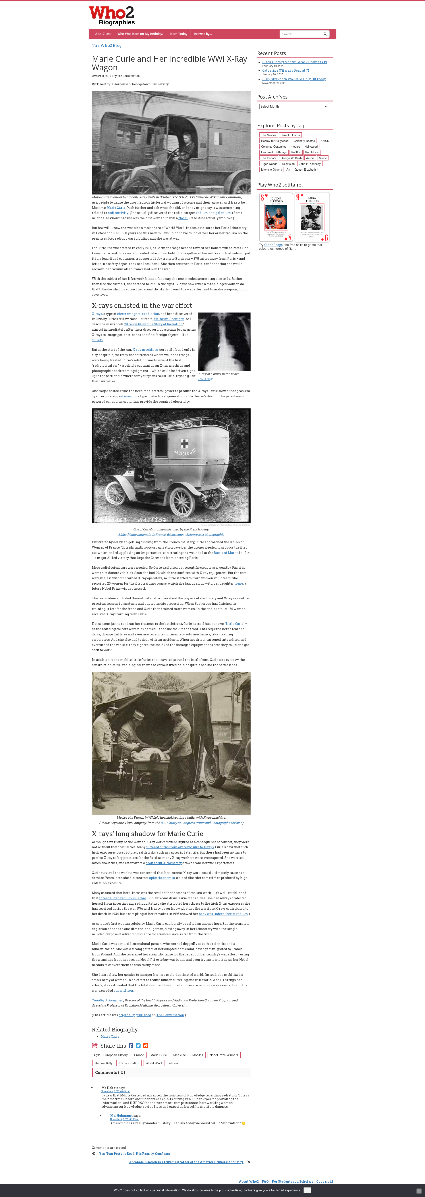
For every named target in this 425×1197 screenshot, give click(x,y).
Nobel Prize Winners (224, 1055)
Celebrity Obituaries (273, 146)
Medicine (179, 1055)
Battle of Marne (226, 553)
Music (323, 158)
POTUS (324, 141)
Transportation (129, 1063)
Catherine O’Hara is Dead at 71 (285, 70)
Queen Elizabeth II (307, 169)
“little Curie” (235, 623)
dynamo (127, 396)
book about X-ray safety (164, 863)
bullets (97, 340)
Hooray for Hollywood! (275, 141)
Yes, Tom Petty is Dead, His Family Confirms (134, 1153)
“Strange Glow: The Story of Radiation (153, 324)
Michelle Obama (271, 169)
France (139, 1055)
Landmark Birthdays (274, 152)
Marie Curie (115, 208)
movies (295, 146)
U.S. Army (205, 379)
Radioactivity (103, 1063)
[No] (419, 1191)
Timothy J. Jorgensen (107, 1000)
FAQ (265, 1181)
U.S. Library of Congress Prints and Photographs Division (201, 823)
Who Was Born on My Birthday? (140, 34)
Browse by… (203, 34)
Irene (238, 583)
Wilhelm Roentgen (169, 319)
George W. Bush (291, 158)
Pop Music (312, 152)
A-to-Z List (103, 34)
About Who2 (249, 1181)
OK (307, 1190)
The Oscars (268, 158)
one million (123, 990)
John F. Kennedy (310, 164)
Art (288, 169)
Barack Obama (290, 135)
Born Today (178, 34)
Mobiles (197, 1055)
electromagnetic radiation (138, 314)
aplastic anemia (162, 878)
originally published (135, 1015)
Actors (310, 158)
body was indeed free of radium (223, 914)
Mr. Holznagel (121, 1115)
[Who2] (112, 12)
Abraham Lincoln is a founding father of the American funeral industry (186, 1162)
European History (115, 1055)
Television (288, 164)
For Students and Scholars (292, 1181)
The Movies (268, 135)
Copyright (324, 1181)
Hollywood (311, 146)
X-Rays (173, 1063)
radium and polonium (213, 213)
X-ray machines (145, 349)
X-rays (97, 314)
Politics (296, 152)
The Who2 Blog (107, 45)
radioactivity (118, 213)
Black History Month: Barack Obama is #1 (294, 62)
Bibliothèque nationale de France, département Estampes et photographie (171, 534)
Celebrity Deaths (304, 141)
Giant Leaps (273, 245)
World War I (154, 1063)
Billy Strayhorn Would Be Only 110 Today (294, 79)
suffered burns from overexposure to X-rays (180, 847)
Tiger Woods (269, 164)
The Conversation (170, 1015)
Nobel (183, 218)
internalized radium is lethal (122, 898)
